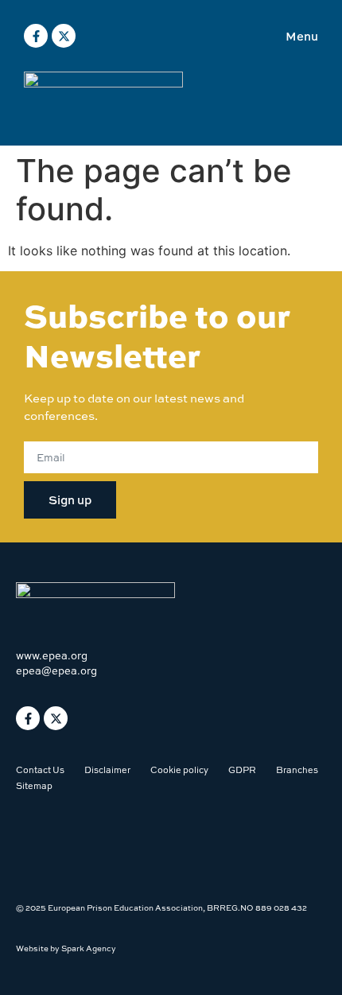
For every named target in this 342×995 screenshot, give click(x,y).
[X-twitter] (64, 36)
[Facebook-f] (36, 36)
